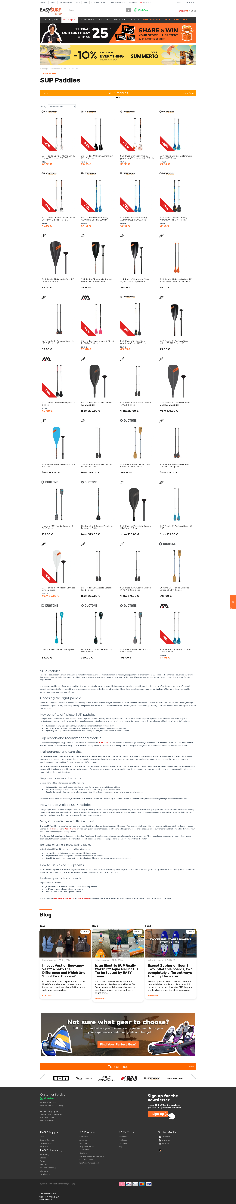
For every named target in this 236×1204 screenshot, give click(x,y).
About (53, 2)
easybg (72, 1184)
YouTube (165, 1143)
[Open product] (59, 140)
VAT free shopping (47, 1167)
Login (191, 2)
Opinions (83, 1153)
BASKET (182, 11)
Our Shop (83, 1143)
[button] (233, 602)
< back (45, 93)
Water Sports (69, 19)
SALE (167, 19)
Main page (44, 69)
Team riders (115, 2)
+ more (191, 1067)
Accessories (104, 19)
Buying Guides (46, 1143)
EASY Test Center (99, 2)
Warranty (44, 1171)
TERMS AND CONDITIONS (49, 1197)
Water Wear (87, 19)
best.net (59, 1184)
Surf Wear (119, 19)
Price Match (123, 1143)
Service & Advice (47, 1140)
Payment (44, 1161)
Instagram (166, 1140)
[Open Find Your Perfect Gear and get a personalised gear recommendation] (118, 1034)
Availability (44, 1154)
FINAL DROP (181, 19)
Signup (179, 2)
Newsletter (123, 1136)
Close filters (188, 93)
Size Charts (45, 1146)
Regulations (45, 1174)
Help (85, 2)
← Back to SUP (48, 73)
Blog (77, 2)
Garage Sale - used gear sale (91, 1156)
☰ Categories (52, 19)
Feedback (123, 1140)
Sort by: (43, 106)
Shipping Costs (66, 2)
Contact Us (83, 1136)
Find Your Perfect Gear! (89, 1163)
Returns (43, 1164)
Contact (43, 2)
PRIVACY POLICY (45, 1199)
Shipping (43, 1158)
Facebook (166, 1136)
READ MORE (47, 995)
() (192, 11)
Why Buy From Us (86, 1146)
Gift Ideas (134, 19)
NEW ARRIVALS (152, 19)
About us (83, 1140)
